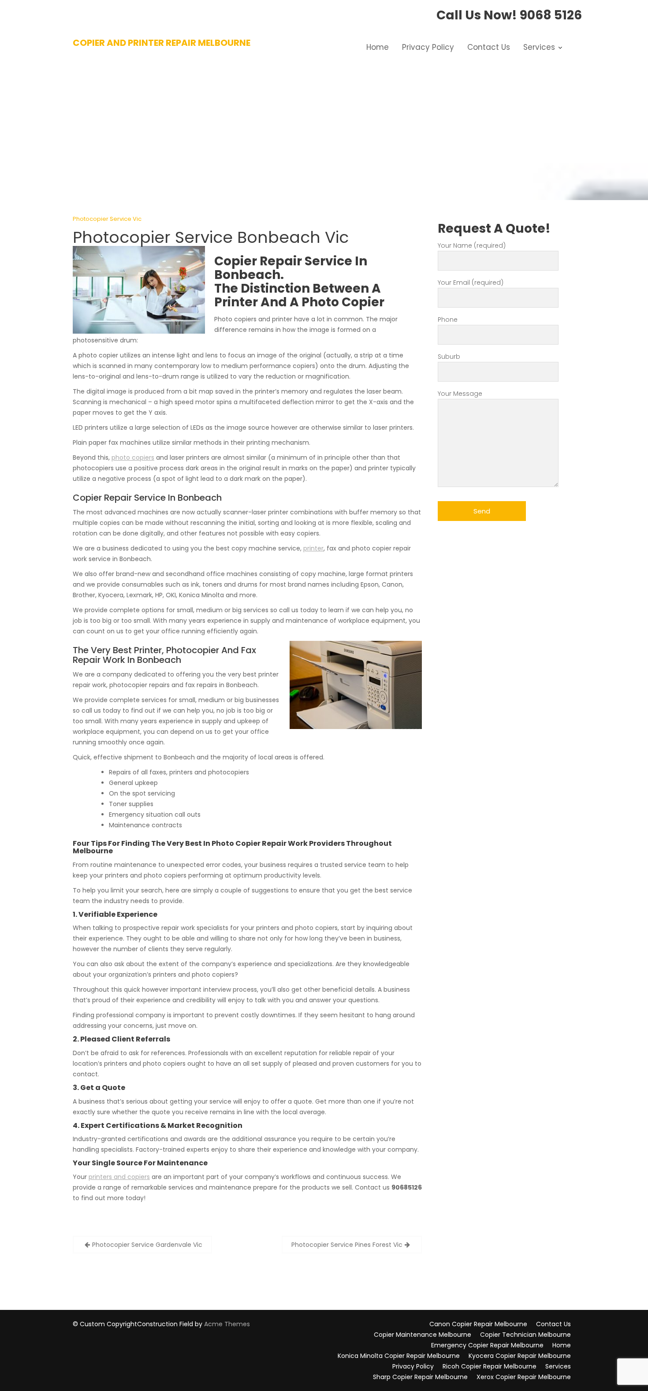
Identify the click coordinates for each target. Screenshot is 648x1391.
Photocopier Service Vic (107, 219)
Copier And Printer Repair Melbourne (161, 43)
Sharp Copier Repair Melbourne (420, 1376)
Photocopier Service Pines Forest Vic (346, 1244)
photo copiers (133, 457)
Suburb (449, 356)
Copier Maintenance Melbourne (422, 1334)
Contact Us (488, 47)
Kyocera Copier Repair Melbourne (520, 1355)
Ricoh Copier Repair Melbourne (489, 1366)
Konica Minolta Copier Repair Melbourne (399, 1355)
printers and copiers (119, 1176)
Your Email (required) (470, 282)
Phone (448, 319)
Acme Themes (227, 1324)
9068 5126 (551, 15)
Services (539, 47)
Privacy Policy (428, 47)
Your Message (460, 393)
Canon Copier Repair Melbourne (478, 1324)
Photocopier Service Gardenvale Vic (147, 1244)
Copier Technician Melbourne (525, 1334)
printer (313, 548)
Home (377, 47)
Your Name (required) (472, 245)
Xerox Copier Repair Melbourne (524, 1376)
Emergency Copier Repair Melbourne (487, 1345)
